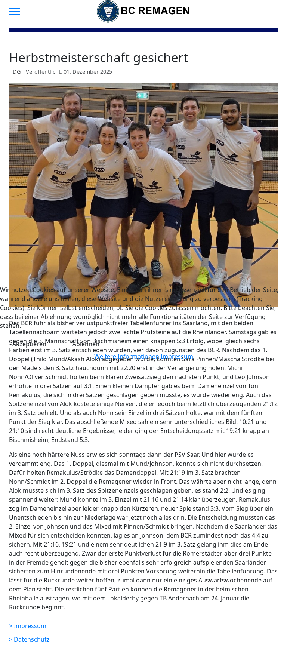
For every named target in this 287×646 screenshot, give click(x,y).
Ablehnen (85, 344)
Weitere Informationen (126, 356)
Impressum (177, 356)
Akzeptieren (29, 344)
